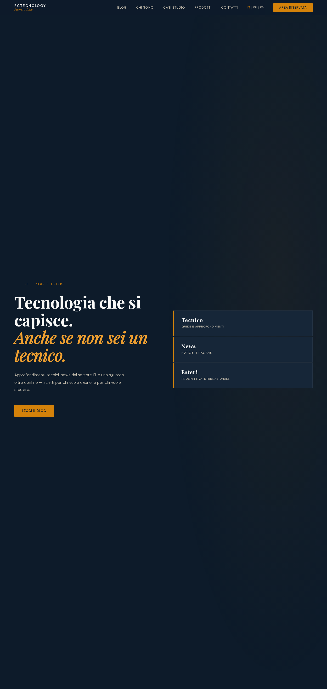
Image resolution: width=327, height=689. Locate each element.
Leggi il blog (34, 411)
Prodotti (203, 8)
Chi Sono (144, 8)
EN (255, 7)
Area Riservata (293, 8)
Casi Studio (174, 8)
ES (262, 7)
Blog (122, 8)
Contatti (229, 8)
